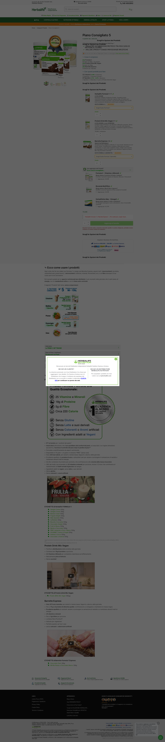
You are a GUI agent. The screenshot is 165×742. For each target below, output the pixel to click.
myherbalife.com (105, 376)
